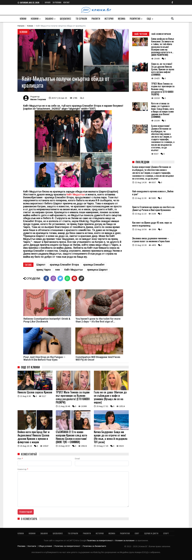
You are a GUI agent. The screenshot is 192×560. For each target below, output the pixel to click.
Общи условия (45, 546)
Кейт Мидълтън (73, 269)
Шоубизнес (65, 18)
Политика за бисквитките (94, 546)
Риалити (96, 18)
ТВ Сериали (81, 18)
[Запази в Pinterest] (74, 278)
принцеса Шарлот (97, 269)
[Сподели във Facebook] (46, 278)
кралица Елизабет (94, 264)
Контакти (32, 546)
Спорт (166, 533)
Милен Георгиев (38, 99)
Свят (137, 533)
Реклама (21, 546)
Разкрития (135, 18)
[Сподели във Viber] (53, 278)
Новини (35, 18)
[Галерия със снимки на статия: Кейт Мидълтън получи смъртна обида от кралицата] (73, 60)
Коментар (23, 469)
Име (20, 459)
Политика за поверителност (100, 540)
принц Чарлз (43, 269)
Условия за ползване (125, 540)
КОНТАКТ (66, 2)
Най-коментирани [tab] (161, 33)
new (57, 269)
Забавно (49, 18)
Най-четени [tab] (141, 33)
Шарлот (40, 264)
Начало (47, 2)
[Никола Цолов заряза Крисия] (35, 389)
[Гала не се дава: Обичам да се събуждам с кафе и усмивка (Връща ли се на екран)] (111, 389)
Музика (121, 18)
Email (77, 459)
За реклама (57, 2)
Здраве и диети (151, 533)
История (109, 18)
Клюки (23, 18)
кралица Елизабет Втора (64, 264)
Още (149, 18)
